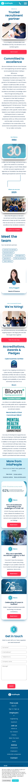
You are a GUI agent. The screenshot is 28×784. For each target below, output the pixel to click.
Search (14, 706)
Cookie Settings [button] (6, 780)
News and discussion (20, 477)
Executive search (8, 252)
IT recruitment (7, 255)
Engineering (14, 719)
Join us (14, 726)
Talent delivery (7, 261)
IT (14, 715)
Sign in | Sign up (14, 709)
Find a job (14, 703)
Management (20, 255)
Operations (6, 258)
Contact (14, 758)
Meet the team (14, 738)
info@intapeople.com (15, 766)
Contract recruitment (9, 250)
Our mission (14, 732)
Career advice (18, 474)
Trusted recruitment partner (14, 15)
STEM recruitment (19, 258)
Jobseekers (14, 748)
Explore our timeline (14, 230)
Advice (14, 745)
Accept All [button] (15, 780)
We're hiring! (14, 307)
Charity (14, 735)
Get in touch (14, 52)
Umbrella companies (14, 754)
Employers (14, 713)
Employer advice (8, 477)
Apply (14, 741)
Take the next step (14, 340)
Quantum (14, 722)
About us (14, 728)
